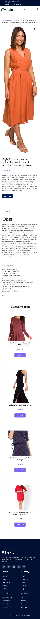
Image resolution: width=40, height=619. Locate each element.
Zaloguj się (18, 5)
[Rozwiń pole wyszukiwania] (37, 10)
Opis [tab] (6, 211)
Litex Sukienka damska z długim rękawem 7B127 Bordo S (20, 344)
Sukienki (17, 20)
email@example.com (11, 2)
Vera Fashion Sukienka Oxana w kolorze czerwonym (20, 513)
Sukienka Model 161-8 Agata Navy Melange (20, 459)
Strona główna (7, 20)
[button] (34, 29)
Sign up (6, 5)
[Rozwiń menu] (24, 10)
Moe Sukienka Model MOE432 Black (20, 405)
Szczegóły (7, 196)
